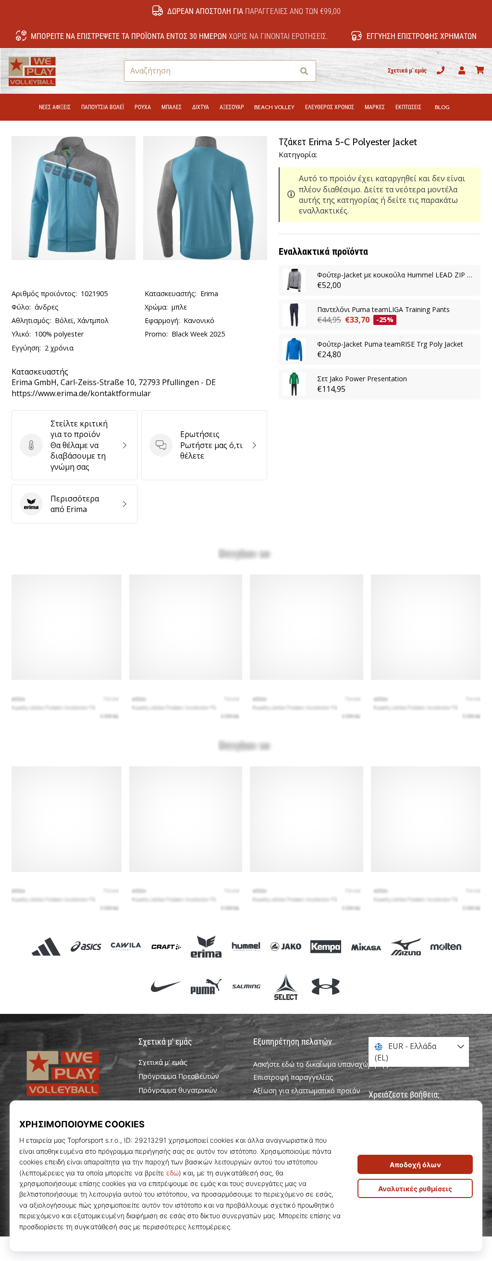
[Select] (286, 986)
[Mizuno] (406, 946)
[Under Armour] (326, 986)
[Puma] (206, 986)
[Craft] (166, 946)
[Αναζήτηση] (304, 71)
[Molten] (446, 946)
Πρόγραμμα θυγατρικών (177, 1090)
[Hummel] (246, 946)
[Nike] (166, 986)
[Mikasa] (366, 946)
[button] (286, 71)
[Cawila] (126, 946)
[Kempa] (326, 946)
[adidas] (46, 946)
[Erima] (206, 946)
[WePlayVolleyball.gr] (73, 1072)
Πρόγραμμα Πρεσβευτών (178, 1076)
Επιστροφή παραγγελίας (293, 1077)
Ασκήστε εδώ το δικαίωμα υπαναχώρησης (320, 1064)
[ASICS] (86, 946)
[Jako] (286, 946)
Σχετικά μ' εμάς (407, 70)
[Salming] (246, 986)
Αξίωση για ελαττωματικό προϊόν (306, 1090)
